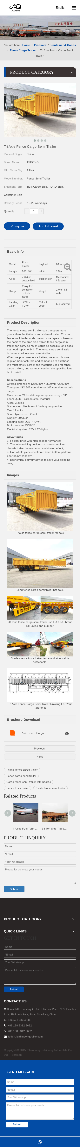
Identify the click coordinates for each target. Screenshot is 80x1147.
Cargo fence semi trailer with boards (28, 781)
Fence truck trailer (17, 788)
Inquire (19, 226)
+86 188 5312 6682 (20, 1025)
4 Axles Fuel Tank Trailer (25, 828)
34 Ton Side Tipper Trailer (54, 828)
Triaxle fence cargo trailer (22, 769)
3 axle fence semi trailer (50, 788)
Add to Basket (48, 226)
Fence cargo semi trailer (21, 775)
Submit (14, 889)
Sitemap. (17, 1054)
